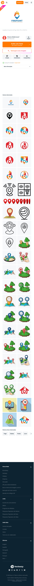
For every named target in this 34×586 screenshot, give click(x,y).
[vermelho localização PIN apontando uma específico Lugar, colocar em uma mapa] (10, 301)
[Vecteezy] (2, 2)
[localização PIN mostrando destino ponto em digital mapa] (10, 277)
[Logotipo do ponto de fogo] (11, 101)
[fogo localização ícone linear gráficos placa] (10, 360)
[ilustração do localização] (10, 375)
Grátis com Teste (17, 44)
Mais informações (8, 65)
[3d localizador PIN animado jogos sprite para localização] (17, 289)
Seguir (28, 38)
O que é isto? (17, 62)
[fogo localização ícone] (10, 345)
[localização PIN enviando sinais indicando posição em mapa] (10, 263)
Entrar (26, 2)
